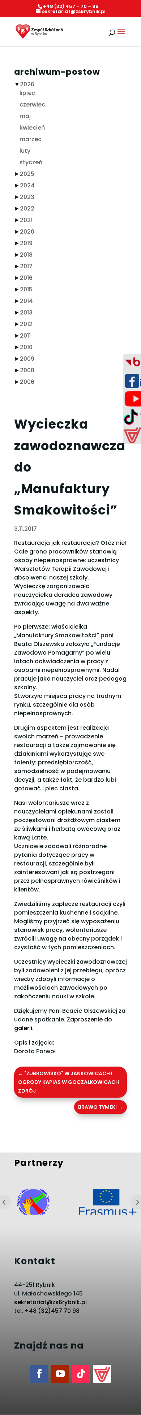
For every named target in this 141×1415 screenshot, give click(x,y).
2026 (27, 84)
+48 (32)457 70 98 (52, 1311)
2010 (26, 347)
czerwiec (32, 104)
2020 (27, 231)
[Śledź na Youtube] (60, 1374)
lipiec (27, 93)
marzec (31, 139)
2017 (26, 266)
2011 (25, 335)
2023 (27, 197)
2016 (26, 278)
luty (25, 151)
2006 (27, 382)
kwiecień (32, 127)
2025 (27, 174)
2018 (26, 255)
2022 (27, 208)
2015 (26, 289)
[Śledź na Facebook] (39, 1374)
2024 (27, 185)
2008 (27, 370)
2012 (26, 324)
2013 (26, 312)
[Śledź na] (102, 1374)
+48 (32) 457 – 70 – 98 (71, 6)
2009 (27, 359)
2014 (26, 301)
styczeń (31, 162)
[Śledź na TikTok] (81, 1374)
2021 (26, 220)
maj (25, 116)
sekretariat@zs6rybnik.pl (50, 1302)
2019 (26, 243)
